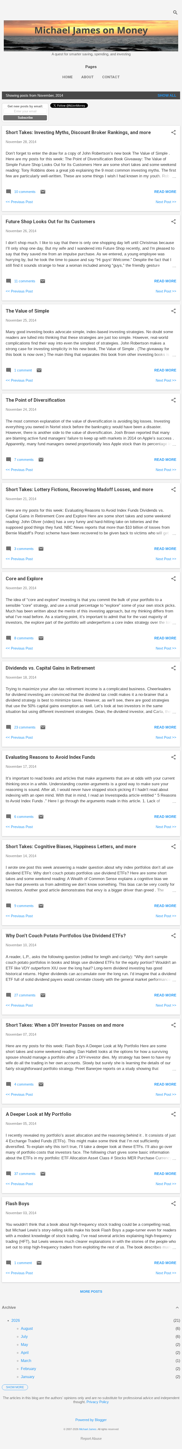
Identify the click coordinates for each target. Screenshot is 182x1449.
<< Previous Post (19, 202)
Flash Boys (17, 1203)
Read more (165, 192)
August (27, 1329)
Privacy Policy (97, 1402)
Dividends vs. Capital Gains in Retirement (50, 668)
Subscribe (25, 117)
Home (67, 77)
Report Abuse (91, 1438)
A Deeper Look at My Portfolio (38, 1114)
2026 (15, 1320)
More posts (91, 1291)
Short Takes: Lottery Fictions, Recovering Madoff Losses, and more (79, 489)
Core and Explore (24, 578)
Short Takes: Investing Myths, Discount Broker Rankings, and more (78, 132)
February (28, 1369)
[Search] (175, 13)
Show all (167, 95)
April (25, 1353)
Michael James (87, 1429)
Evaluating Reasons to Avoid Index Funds (50, 757)
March (26, 1361)
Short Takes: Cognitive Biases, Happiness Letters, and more (71, 846)
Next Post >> (166, 202)
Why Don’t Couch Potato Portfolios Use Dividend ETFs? (66, 935)
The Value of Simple (27, 311)
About (87, 77)
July (24, 1337)
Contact (111, 77)
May (24, 1345)
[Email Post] (43, 193)
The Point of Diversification (35, 400)
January (27, 1377)
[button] (173, 133)
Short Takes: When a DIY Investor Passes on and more (65, 1025)
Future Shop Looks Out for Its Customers (50, 221)
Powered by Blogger (91, 1420)
